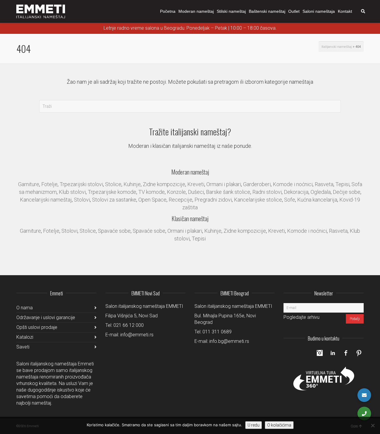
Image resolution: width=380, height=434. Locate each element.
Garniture (28, 184)
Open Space (152, 200)
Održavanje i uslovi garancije (45, 317)
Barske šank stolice (228, 192)
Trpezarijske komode (112, 192)
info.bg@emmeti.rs (229, 341)
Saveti (22, 347)
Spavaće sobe (114, 231)
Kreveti (195, 184)
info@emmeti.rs (136, 335)
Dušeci (196, 192)
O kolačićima (279, 425)
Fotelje (49, 184)
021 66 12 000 (128, 325)
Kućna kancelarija (317, 200)
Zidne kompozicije (164, 184)
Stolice (113, 184)
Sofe (289, 200)
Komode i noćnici (293, 184)
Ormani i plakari (223, 184)
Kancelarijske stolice (258, 200)
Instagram (319, 353)
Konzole (176, 192)
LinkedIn (333, 353)
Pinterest (359, 353)
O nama (24, 308)
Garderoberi (257, 184)
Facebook (346, 353)
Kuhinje (132, 184)
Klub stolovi (72, 192)
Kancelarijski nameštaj (46, 200)
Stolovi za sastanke (114, 200)
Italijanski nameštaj (337, 47)
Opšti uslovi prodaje (36, 327)
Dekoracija (296, 192)
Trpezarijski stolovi (81, 184)
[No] (373, 425)
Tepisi (342, 184)
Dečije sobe (346, 192)
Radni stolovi (267, 192)
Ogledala (321, 192)
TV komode (151, 192)
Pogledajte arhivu (301, 317)
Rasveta (324, 184)
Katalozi (24, 337)
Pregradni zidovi (213, 200)
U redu (253, 425)
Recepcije (180, 200)
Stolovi (82, 200)
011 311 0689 (217, 332)
